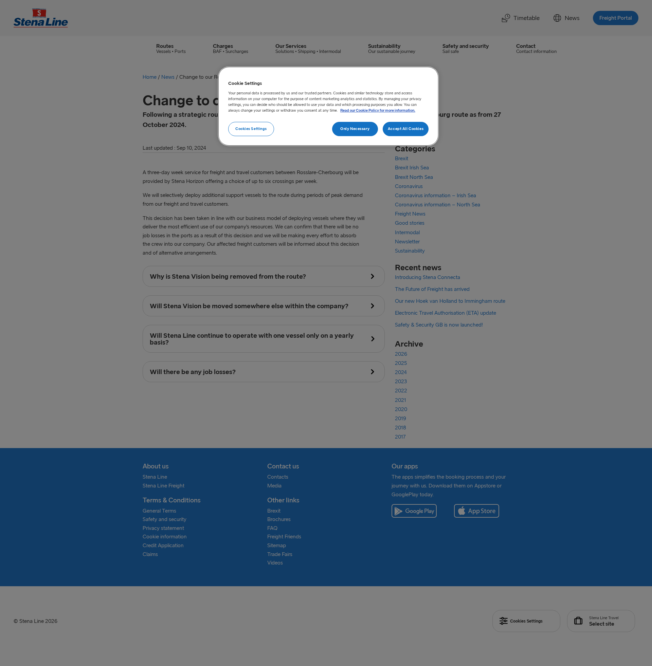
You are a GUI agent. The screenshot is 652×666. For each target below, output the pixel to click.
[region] (328, 106)
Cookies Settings (251, 128)
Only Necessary (354, 128)
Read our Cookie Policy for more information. (377, 110)
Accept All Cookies (405, 128)
